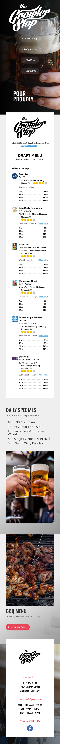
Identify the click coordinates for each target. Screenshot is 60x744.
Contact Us (31, 71)
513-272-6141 (30, 682)
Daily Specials (30, 49)
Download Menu (18, 627)
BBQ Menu (31, 60)
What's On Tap (31, 38)
